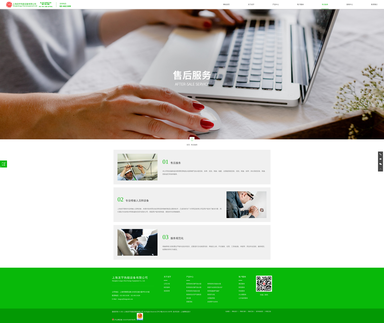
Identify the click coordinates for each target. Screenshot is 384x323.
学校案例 (242, 291)
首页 (188, 145)
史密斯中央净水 (212, 302)
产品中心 (275, 4)
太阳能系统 (211, 298)
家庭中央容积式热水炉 (214, 287)
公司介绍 (167, 284)
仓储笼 (227, 311)
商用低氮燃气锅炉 (213, 291)
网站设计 (235, 311)
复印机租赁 (259, 311)
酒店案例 (242, 284)
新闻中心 (349, 4)
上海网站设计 (185, 312)
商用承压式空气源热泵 (193, 294)
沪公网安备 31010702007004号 (125, 320)
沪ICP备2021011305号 (164, 312)
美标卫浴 (251, 311)
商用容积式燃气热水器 (193, 284)
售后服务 (325, 4)
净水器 (188, 298)
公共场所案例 (243, 298)
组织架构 (167, 287)
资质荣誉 (167, 291)
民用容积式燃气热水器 (193, 287)
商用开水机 (211, 294)
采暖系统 (189, 302)
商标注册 (243, 311)
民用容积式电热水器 (193, 291)
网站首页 (226, 4)
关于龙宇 (251, 4)
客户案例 (300, 4)
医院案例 (242, 287)
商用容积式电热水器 (214, 284)
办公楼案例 (242, 294)
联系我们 (374, 4)
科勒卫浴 (268, 311)
